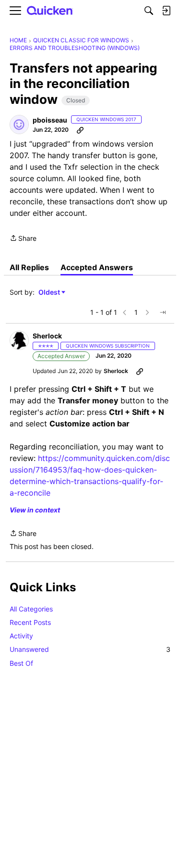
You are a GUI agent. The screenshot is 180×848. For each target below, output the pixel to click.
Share (23, 239)
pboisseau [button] (50, 120)
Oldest (49, 292)
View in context (35, 510)
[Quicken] (50, 11)
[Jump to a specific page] (162, 312)
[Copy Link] (80, 129)
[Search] (148, 10)
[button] (19, 124)
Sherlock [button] (47, 336)
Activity (21, 636)
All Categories (31, 609)
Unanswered (90, 649)
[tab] (29, 267)
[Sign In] (166, 10)
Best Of (21, 663)
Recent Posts (30, 622)
